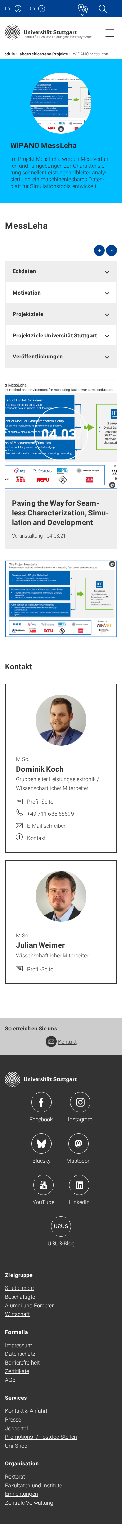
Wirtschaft (17, 1313)
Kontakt (67, 1041)
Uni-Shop (16, 1445)
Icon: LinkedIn (79, 1185)
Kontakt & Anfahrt (26, 1410)
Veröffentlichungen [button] (38, 356)
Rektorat (15, 1476)
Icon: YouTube (43, 1185)
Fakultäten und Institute (33, 1485)
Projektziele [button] (28, 313)
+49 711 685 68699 (50, 813)
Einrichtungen (21, 1493)
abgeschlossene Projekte (44, 53)
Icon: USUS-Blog (61, 1226)
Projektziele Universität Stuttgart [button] (55, 335)
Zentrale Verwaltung (29, 1502)
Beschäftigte (20, 1296)
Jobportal (16, 1428)
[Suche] (103, 8)
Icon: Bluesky (41, 1143)
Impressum (18, 1345)
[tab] (61, 271)
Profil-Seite (40, 801)
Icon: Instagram (80, 1102)
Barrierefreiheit (22, 1362)
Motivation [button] (27, 292)
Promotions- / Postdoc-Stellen (41, 1436)
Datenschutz (20, 1353)
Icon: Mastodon (78, 1143)
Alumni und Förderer (29, 1305)
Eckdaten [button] (24, 271)
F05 (31, 8)
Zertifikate (17, 1370)
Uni (8, 8)
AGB (10, 1379)
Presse (13, 1419)
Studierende (19, 1287)
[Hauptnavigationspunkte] (110, 32)
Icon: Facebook (41, 1102)
